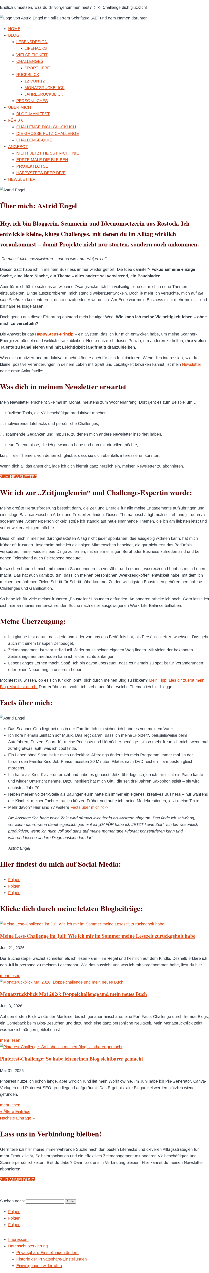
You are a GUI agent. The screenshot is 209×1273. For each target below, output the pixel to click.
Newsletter (191, 364)
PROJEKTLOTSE (32, 166)
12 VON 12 (34, 81)
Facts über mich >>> (89, 807)
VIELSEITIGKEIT (32, 55)
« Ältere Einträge (15, 1111)
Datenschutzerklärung (28, 1246)
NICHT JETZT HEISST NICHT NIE (47, 153)
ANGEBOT (18, 146)
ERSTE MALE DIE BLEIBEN (42, 159)
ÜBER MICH (19, 107)
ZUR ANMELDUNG (17, 1179)
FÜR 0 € (15, 120)
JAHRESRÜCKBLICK (43, 94)
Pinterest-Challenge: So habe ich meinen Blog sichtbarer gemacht (71, 1058)
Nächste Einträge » (17, 1118)
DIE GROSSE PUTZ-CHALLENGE (47, 133)
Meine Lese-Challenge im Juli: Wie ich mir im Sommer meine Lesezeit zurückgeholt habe (97, 936)
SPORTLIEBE (37, 68)
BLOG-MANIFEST (33, 114)
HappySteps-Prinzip (54, 334)
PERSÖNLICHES (32, 100)
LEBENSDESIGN (32, 42)
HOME (14, 28)
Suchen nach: (12, 1201)
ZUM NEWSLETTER (18, 476)
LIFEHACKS (35, 48)
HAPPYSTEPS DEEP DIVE (41, 173)
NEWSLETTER (22, 179)
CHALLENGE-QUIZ (34, 140)
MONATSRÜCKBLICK (44, 87)
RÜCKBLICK (27, 74)
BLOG (14, 35)
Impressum (18, 1239)
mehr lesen (10, 975)
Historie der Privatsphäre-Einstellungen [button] (51, 1259)
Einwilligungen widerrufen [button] (39, 1265)
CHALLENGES (29, 61)
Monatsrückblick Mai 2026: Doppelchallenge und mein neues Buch (73, 994)
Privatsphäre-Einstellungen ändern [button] (47, 1252)
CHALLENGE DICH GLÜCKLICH (46, 127)
